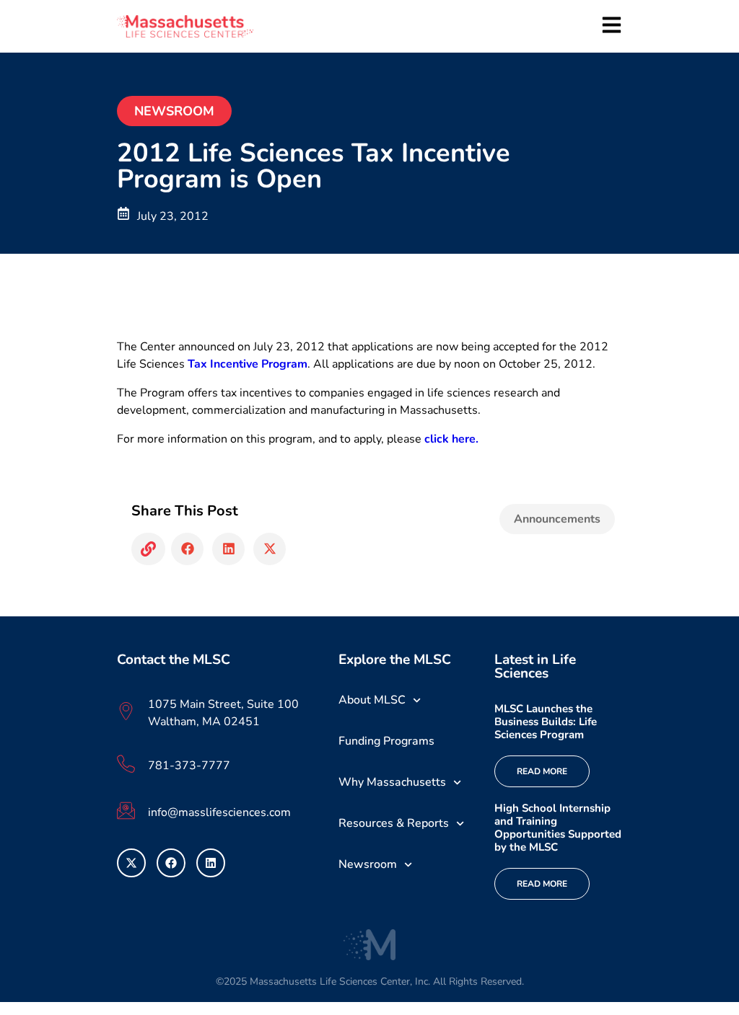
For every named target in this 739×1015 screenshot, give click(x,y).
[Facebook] (171, 862)
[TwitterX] (131, 862)
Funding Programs (386, 741)
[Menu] (611, 24)
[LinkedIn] (210, 862)
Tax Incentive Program (247, 364)
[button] (148, 549)
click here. (451, 439)
